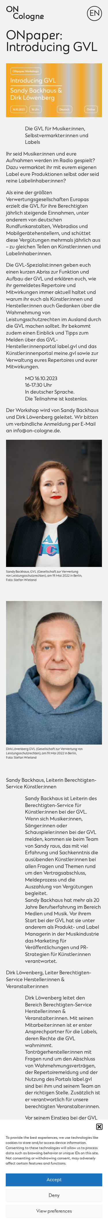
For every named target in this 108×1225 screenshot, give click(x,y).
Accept (54, 1180)
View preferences (54, 1211)
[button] (99, 1127)
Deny (54, 1195)
